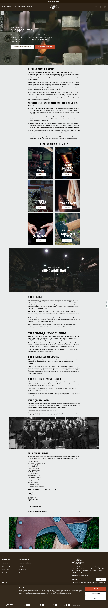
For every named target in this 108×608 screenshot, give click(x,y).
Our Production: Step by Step (45, 47)
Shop (3, 7)
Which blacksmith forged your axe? (22, 47)
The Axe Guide (21, 7)
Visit (15, 7)
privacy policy (101, 582)
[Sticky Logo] (107, 304)
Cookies (21, 573)
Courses (9, 7)
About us (29, 7)
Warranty (21, 566)
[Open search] (96, 6)
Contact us (5, 563)
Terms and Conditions (25, 563)
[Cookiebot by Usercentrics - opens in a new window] (9, 605)
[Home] (54, 7)
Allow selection (96, 593)
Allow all (96, 588)
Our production (6, 576)
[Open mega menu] (5, 6)
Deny (95, 598)
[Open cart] (105, 7)
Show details (76, 605)
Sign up (101, 579)
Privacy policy (22, 569)
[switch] (42, 605)
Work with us (5, 569)
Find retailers (6, 566)
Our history (5, 573)
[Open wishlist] (100, 7)
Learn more (40, 174)
